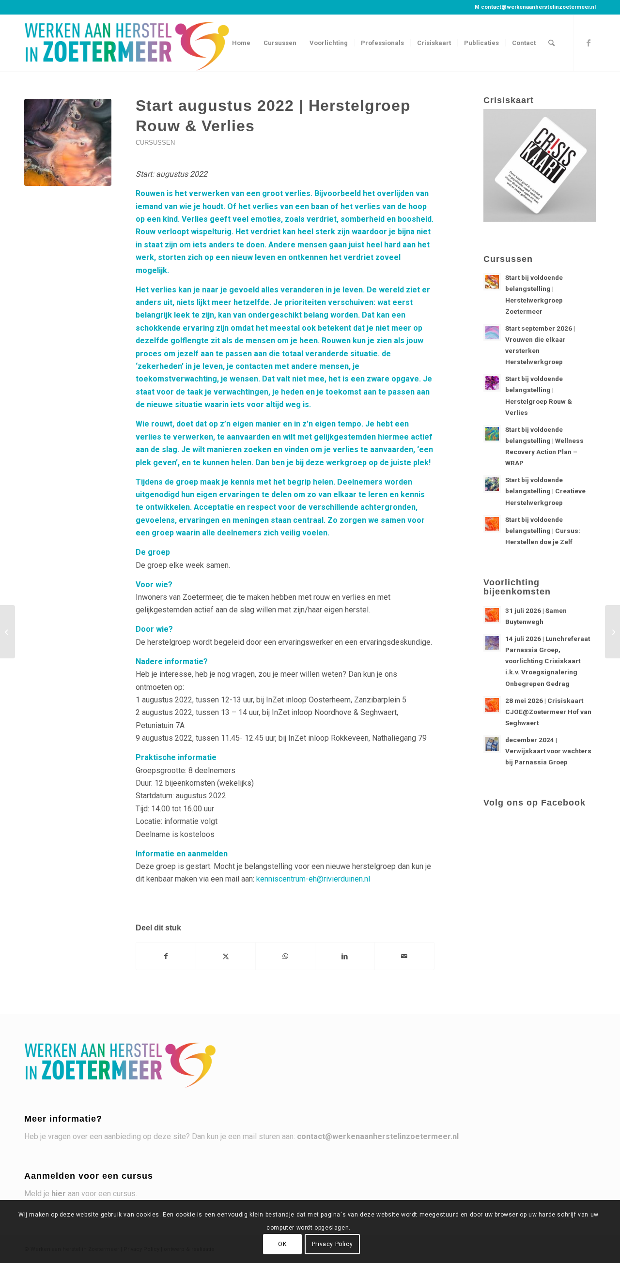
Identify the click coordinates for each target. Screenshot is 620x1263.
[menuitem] (241, 43)
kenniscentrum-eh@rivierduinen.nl (313, 878)
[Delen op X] (225, 956)
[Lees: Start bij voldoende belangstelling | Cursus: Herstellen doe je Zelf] (492, 524)
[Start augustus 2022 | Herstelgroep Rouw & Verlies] (67, 142)
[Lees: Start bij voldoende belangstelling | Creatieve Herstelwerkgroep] (492, 484)
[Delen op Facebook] (166, 956)
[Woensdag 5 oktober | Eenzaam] (612, 631)
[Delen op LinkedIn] (344, 956)
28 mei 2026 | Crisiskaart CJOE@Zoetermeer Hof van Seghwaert (548, 712)
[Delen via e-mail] (404, 956)
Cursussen (155, 142)
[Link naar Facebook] (588, 42)
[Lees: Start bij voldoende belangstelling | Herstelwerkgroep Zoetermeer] (492, 281)
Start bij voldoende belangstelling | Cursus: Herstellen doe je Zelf (542, 531)
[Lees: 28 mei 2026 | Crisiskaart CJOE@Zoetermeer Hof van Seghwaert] (492, 705)
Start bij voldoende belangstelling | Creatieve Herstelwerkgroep (545, 491)
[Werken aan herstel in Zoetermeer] (128, 43)
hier (58, 1193)
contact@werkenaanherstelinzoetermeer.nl (538, 7)
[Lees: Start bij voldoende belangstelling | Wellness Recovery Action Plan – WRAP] (492, 433)
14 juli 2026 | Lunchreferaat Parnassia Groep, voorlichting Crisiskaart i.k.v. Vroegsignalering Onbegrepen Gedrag (547, 661)
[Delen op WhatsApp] (285, 956)
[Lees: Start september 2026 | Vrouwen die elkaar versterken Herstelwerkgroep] (492, 332)
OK (282, 1244)
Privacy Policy (332, 1244)
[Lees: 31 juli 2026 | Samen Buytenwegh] (492, 615)
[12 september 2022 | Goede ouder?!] (7, 631)
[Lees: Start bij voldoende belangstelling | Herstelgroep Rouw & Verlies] (492, 383)
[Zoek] (551, 43)
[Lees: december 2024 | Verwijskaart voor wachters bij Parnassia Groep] (492, 744)
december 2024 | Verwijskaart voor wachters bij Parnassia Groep (548, 751)
